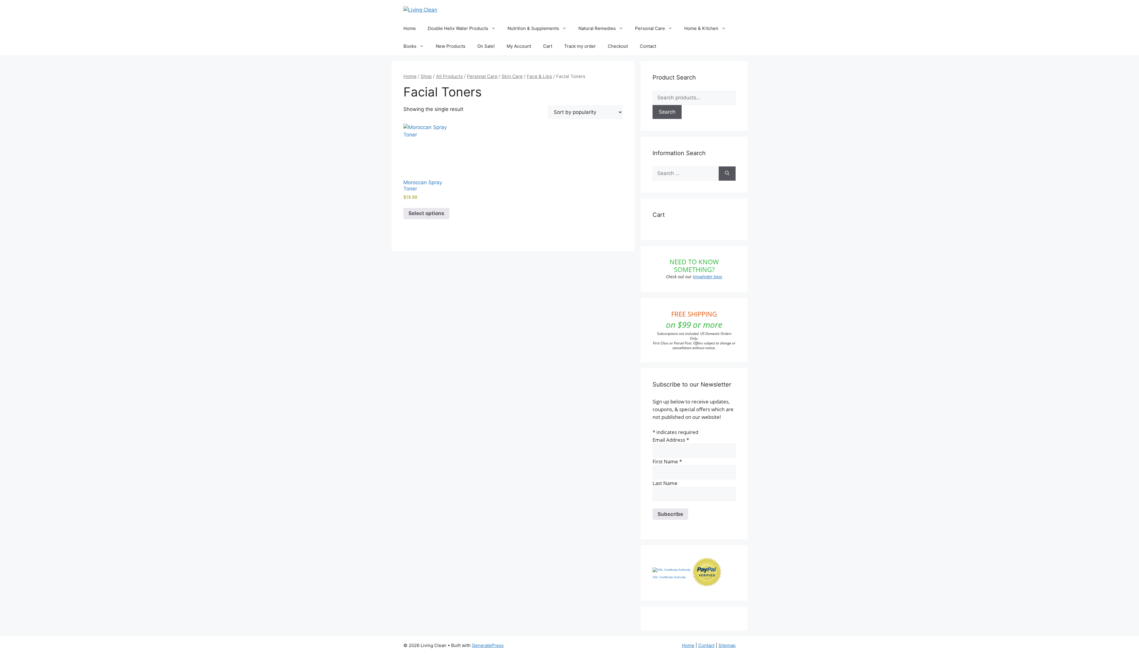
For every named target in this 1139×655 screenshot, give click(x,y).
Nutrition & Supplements (533, 28)
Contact (648, 46)
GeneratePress (488, 645)
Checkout (618, 46)
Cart (547, 46)
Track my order (580, 46)
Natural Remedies (597, 28)
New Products (450, 46)
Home (409, 28)
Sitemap (727, 645)
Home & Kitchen (701, 28)
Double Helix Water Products (458, 28)
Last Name (665, 483)
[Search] (727, 173)
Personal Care (650, 28)
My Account (519, 46)
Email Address (671, 439)
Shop (426, 76)
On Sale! (486, 46)
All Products (449, 76)
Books (409, 46)
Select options (426, 213)
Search (667, 112)
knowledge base (707, 276)
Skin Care (512, 76)
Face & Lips (539, 76)
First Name (667, 461)
